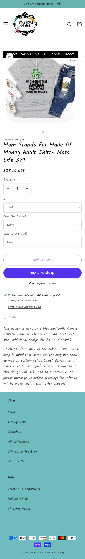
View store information (24, 307)
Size (5, 199)
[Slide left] (33, 132)
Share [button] (13, 317)
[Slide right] (51, 132)
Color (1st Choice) (14, 216)
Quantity (9, 180)
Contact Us (16, 461)
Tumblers (14, 431)
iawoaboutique (37, 552)
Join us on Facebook (22, 451)
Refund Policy (18, 498)
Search (13, 412)
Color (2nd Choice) (15, 234)
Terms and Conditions (24, 489)
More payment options (42, 284)
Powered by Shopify (54, 552)
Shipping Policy (19, 508)
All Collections (18, 441)
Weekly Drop (17, 422)
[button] (6, 24)
